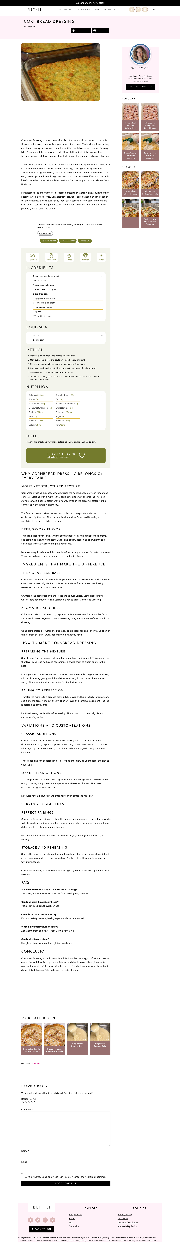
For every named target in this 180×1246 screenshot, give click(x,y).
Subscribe (84, 9)
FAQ (97, 9)
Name (25, 1151)
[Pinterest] (138, 9)
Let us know (52, 457)
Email (25, 1162)
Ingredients (32, 260)
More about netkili (139, 87)
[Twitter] (52, 1220)
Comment (27, 1109)
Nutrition (85, 260)
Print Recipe (102, 30)
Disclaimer (123, 1218)
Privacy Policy (125, 1214)
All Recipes (66, 9)
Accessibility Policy (127, 1226)
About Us (109, 9)
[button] (102, 276)
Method (69, 260)
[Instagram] (145, 9)
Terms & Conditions (128, 1222)
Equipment (51, 260)
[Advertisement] (65, 120)
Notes (101, 260)
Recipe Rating (28, 1099)
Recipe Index (75, 1214)
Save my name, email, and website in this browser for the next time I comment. (66, 1177)
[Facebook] (132, 9)
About (72, 1218)
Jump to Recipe (82, 30)
